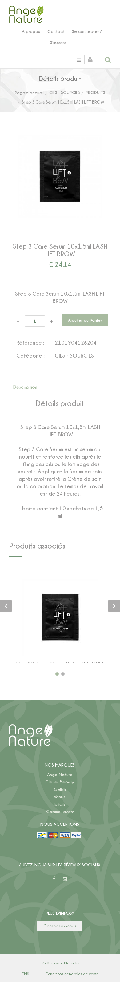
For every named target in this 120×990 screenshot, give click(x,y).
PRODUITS (95, 92)
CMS (25, 974)
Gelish (60, 789)
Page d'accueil (29, 92)
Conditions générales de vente (72, 974)
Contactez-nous (59, 925)
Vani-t (60, 796)
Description (25, 386)
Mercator (72, 963)
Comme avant (60, 811)
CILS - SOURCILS (64, 92)
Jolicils (60, 804)
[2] (63, 674)
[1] (57, 674)
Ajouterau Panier (61, 617)
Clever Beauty (59, 781)
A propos (31, 31)
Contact (56, 31)
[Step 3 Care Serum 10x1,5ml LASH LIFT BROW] (60, 139)
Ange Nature (60, 774)
